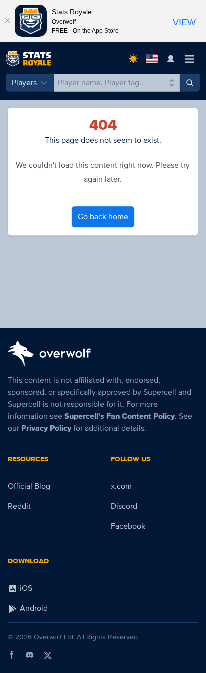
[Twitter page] (48, 655)
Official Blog (29, 487)
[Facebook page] (12, 655)
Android (33, 609)
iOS (25, 589)
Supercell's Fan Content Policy (119, 417)
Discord (124, 507)
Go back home (103, 217)
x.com (121, 487)
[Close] (7, 21)
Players (24, 83)
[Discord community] (30, 655)
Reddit (19, 507)
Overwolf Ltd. (54, 637)
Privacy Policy (47, 429)
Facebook (128, 527)
